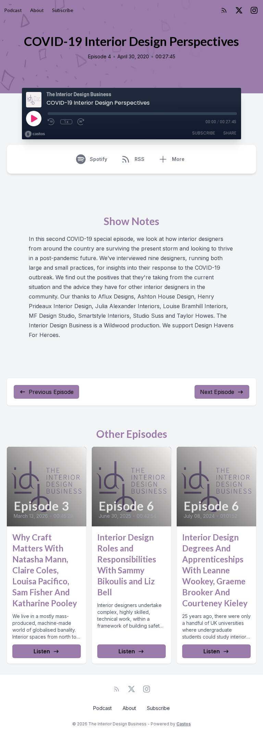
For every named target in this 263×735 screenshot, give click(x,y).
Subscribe (62, 10)
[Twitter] (239, 10)
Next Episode (217, 391)
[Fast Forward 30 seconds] (81, 122)
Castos (183, 723)
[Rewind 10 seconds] (51, 122)
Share (229, 133)
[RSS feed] (224, 10)
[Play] (33, 118)
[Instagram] (254, 10)
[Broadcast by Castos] (35, 134)
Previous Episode (51, 391)
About (37, 10)
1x (66, 121)
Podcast (13, 10)
